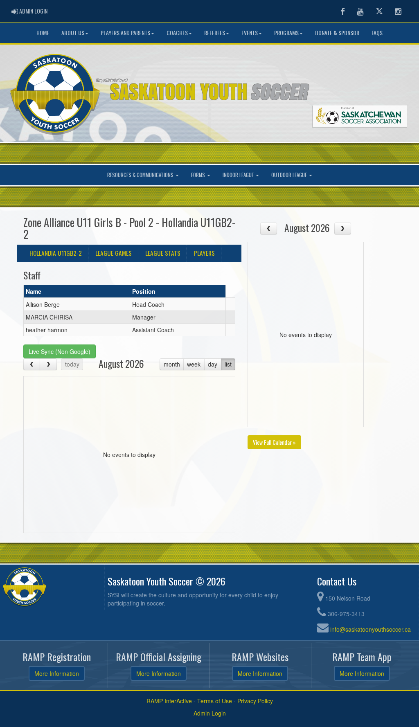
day (212, 364)
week (193, 364)
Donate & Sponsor (337, 32)
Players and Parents (125, 32)
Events (249, 32)
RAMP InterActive (169, 701)
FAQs (377, 32)
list (228, 364)
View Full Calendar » (274, 442)
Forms (198, 175)
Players (204, 252)
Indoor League (239, 175)
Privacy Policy (255, 701)
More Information (56, 673)
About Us (72, 32)
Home (42, 32)
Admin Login (210, 713)
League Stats (162, 252)
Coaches (177, 32)
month (172, 364)
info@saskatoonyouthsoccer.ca (370, 629)
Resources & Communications (141, 175)
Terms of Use (214, 701)
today (72, 364)
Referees (214, 32)
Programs (286, 32)
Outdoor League (289, 175)
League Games (113, 252)
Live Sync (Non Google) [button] (59, 351)
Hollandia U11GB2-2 (55, 252)
